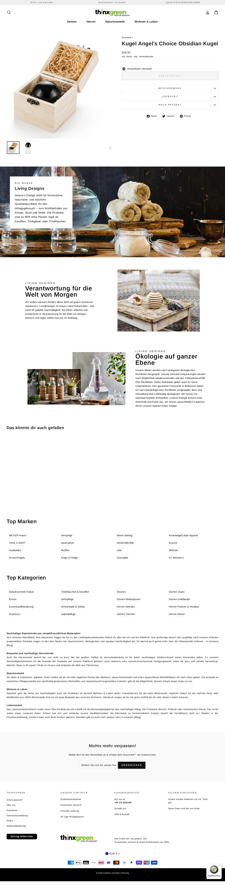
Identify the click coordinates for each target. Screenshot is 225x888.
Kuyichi (173, 542)
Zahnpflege (67, 599)
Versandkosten (146, 56)
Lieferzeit (170, 96)
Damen (72, 21)
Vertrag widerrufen (22, 836)
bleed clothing (124, 535)
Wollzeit (173, 550)
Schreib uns (120, 808)
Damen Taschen (126, 614)
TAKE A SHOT (17, 542)
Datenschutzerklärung (17, 815)
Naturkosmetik (115, 21)
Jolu (119, 550)
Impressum (12, 810)
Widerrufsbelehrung (16, 826)
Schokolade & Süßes (73, 606)
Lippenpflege (68, 614)
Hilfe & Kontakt (122, 814)
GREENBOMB (125, 542)
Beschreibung (170, 88)
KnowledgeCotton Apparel (183, 535)
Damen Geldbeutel (179, 599)
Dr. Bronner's (176, 557)
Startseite (126, 37)
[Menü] (220, 866)
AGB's (10, 820)
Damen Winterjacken (129, 599)
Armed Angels (17, 557)
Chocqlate (122, 557)
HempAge (66, 535)
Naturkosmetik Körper (21, 591)
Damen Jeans (177, 591)
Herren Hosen (177, 614)
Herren (91, 21)
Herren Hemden (126, 606)
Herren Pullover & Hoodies (184, 606)
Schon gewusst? (15, 800)
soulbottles (15, 550)
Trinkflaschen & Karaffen (75, 591)
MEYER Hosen (17, 535)
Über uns (11, 805)
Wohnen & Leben (146, 21)
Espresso (14, 614)
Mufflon (65, 550)
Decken (121, 591)
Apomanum (67, 542)
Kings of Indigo (69, 557)
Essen (12, 599)
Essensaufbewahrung (21, 606)
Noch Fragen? (170, 105)
